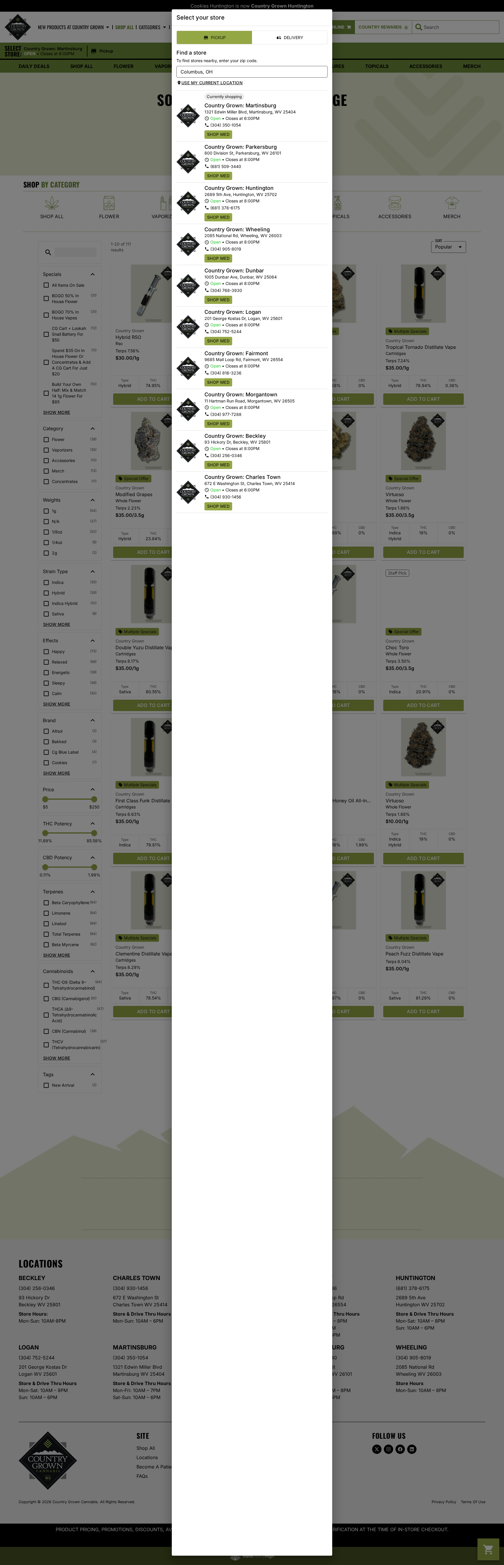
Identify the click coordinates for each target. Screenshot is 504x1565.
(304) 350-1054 (225, 124)
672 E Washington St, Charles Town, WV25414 (249, 483)
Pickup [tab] (218, 37)
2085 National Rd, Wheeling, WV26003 (243, 235)
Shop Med (218, 134)
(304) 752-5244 (226, 331)
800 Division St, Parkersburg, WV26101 (242, 152)
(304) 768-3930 (226, 290)
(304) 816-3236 (226, 372)
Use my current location (212, 82)
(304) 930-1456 (225, 496)
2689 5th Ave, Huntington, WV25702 (240, 194)
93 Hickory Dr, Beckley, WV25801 (237, 442)
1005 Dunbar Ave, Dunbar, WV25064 (240, 276)
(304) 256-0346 (226, 455)
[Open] (323, 72)
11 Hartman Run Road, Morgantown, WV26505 (249, 400)
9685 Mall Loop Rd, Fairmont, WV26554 (243, 359)
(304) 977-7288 (226, 414)
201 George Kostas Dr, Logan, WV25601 (243, 318)
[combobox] (247, 72)
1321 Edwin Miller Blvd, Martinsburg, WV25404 (250, 111)
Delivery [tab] (293, 37)
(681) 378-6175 (225, 207)
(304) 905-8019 (225, 248)
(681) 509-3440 (225, 166)
